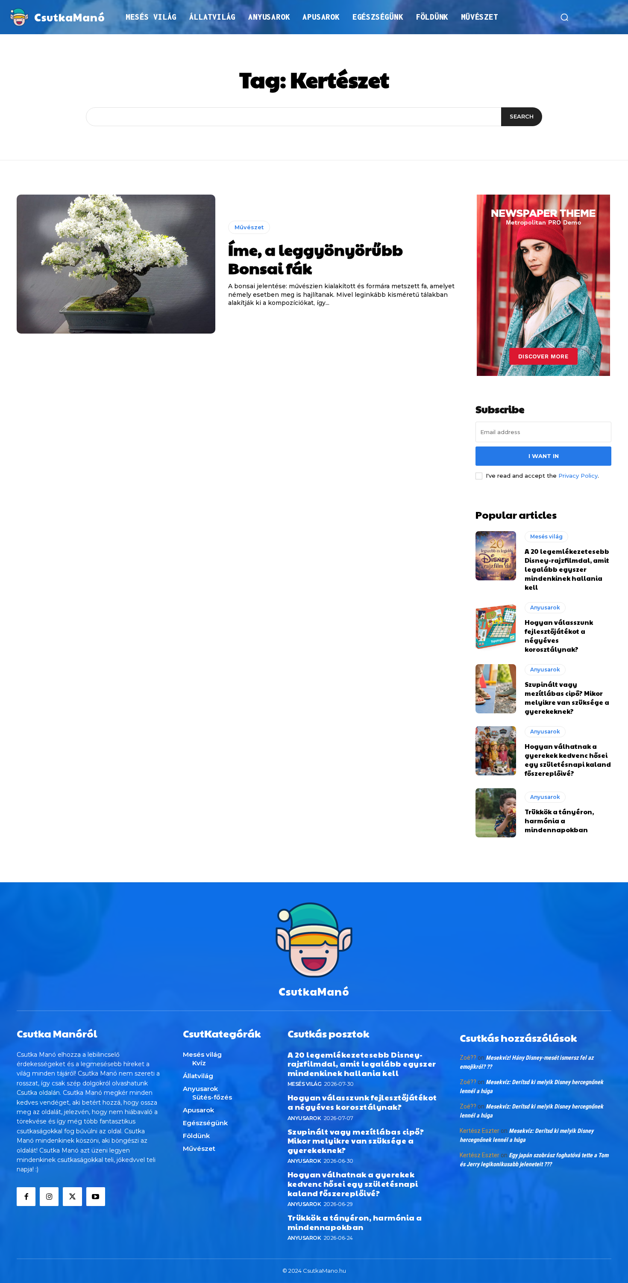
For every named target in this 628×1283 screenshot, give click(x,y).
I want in (543, 455)
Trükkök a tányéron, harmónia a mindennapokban (559, 820)
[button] (564, 17)
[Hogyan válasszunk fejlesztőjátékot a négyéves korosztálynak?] (495, 626)
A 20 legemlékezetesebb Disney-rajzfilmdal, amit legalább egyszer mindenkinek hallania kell (567, 569)
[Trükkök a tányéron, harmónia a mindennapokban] (495, 812)
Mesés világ (546, 536)
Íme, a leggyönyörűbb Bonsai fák (315, 258)
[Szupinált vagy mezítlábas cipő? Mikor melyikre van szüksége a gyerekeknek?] (495, 688)
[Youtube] (95, 1196)
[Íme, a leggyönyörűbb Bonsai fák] (116, 264)
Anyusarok (545, 607)
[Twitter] (72, 1196)
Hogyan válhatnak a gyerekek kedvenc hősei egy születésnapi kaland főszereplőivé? (568, 759)
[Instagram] (49, 1196)
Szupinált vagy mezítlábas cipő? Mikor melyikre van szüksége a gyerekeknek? (567, 697)
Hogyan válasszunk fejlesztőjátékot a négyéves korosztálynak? (362, 1102)
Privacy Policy (578, 475)
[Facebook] (26, 1196)
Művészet (249, 227)
